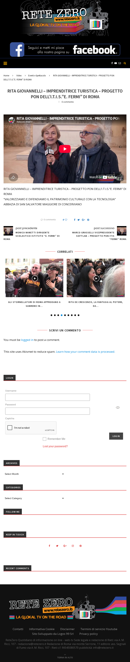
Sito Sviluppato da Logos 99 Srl (53, 634)
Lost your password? (55, 446)
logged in (27, 340)
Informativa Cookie (42, 629)
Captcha (9, 418)
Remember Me (56, 438)
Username (10, 390)
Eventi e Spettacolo (37, 75)
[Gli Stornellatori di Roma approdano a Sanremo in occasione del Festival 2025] (34, 278)
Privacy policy (88, 634)
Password (10, 404)
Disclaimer (67, 629)
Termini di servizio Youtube (98, 629)
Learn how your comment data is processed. (85, 352)
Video (19, 75)
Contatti (18, 629)
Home (6, 75)
